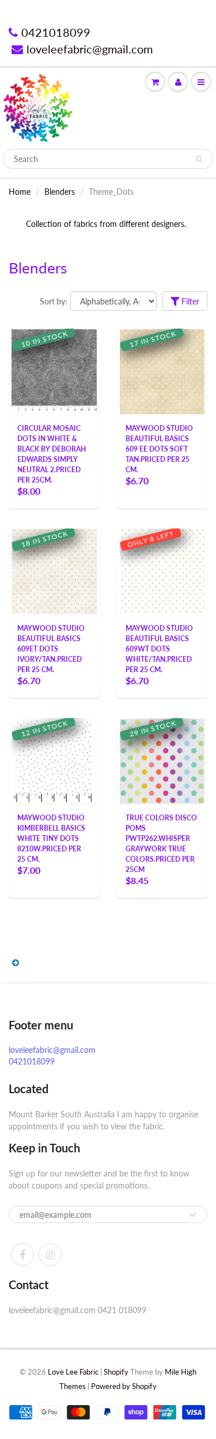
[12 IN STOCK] (54, 760)
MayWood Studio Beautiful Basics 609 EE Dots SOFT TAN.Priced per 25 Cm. (159, 449)
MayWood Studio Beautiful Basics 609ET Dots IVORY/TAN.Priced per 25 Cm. (51, 649)
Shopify (116, 1371)
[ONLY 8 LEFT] (162, 569)
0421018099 (55, 32)
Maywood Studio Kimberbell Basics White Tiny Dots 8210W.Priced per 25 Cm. (51, 838)
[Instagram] (50, 1254)
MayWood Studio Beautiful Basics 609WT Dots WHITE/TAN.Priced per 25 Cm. (159, 649)
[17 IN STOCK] (162, 370)
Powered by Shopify (124, 1386)
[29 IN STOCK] (162, 759)
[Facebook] (22, 1254)
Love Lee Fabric (73, 1371)
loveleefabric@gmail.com (89, 49)
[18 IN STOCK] (54, 569)
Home (20, 191)
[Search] (199, 159)
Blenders (59, 191)
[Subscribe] (193, 1215)
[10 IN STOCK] (54, 370)
